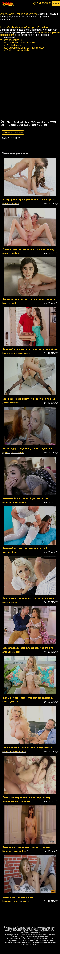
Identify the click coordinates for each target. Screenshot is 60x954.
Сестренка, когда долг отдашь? (18, 896)
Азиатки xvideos (10, 602)
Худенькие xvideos (11, 652)
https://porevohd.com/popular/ (17, 42)
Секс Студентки (10, 701)
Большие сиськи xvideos (14, 502)
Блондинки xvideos (11, 901)
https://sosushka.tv (11, 40)
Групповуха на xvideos (13, 452)
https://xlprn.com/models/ (15, 50)
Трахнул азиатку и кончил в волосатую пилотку (26, 797)
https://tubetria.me (11, 45)
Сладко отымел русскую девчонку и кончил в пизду (28, 249)
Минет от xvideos (12, 132)
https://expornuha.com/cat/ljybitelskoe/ (23, 47)
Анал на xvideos (10, 552)
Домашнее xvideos (11, 403)
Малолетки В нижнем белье (16, 353)
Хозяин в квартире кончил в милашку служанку (26, 847)
